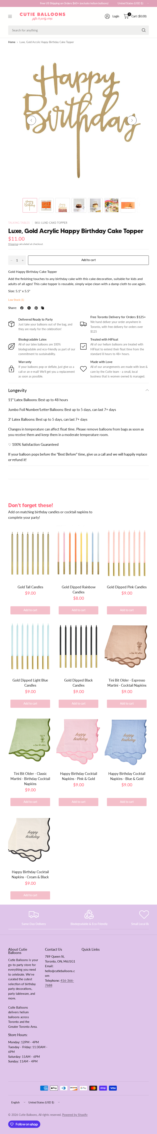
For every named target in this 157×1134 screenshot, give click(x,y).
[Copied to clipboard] (42, 308)
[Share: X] (29, 308)
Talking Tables (19, 222)
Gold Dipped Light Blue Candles (30, 682)
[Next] (132, 120)
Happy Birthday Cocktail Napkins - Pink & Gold (78, 776)
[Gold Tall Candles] (30, 552)
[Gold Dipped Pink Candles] (127, 552)
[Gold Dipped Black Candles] (78, 646)
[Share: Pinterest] (36, 308)
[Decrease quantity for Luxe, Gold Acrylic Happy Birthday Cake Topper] (11, 260)
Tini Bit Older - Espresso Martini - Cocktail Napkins (126, 682)
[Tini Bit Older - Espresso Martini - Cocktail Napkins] (127, 646)
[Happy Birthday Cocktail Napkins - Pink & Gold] (78, 739)
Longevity (17, 390)
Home (11, 42)
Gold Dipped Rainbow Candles (78, 589)
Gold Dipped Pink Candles (127, 587)
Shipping (13, 244)
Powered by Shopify (74, 1114)
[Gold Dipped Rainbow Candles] (78, 552)
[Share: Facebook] (22, 308)
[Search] (144, 30)
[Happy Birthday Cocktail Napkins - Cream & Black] (30, 837)
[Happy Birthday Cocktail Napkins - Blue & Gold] (127, 739)
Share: (12, 308)
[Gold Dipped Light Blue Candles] (30, 646)
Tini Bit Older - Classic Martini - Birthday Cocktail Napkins (30, 778)
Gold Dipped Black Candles (78, 682)
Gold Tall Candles (30, 587)
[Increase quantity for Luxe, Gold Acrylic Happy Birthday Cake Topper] (23, 260)
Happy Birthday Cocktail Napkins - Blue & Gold (126, 776)
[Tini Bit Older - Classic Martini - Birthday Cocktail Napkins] (30, 739)
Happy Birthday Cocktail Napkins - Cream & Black (30, 874)
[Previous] (31, 120)
